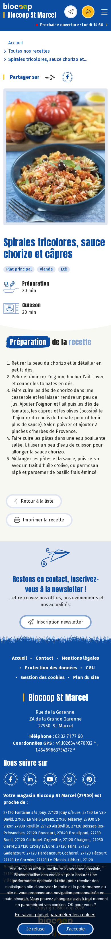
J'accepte (75, 928)
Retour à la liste (37, 501)
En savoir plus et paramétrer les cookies (55, 914)
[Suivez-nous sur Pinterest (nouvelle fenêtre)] (89, 779)
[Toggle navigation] (104, 13)
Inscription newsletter (59, 622)
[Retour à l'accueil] (17, 7)
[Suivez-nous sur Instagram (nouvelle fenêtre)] (69, 779)
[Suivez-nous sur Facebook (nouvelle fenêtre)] (10, 779)
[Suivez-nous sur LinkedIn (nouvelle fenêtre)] (30, 779)
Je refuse (35, 928)
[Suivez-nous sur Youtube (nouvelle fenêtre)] (50, 779)
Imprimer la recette (43, 520)
